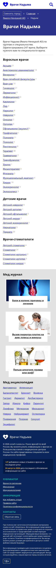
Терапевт (8, 150)
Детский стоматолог (14, 245)
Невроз (7, 413)
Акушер (7, 65)
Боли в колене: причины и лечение (28, 302)
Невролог (8, 115)
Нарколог (8, 110)
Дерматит (19, 398)
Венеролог (9, 74)
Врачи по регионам (12, 483)
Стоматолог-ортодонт (15, 254)
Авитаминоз (9, 387)
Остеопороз (38, 413)
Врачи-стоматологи (18, 239)
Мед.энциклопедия (12, 490)
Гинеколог (8, 88)
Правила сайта (9, 503)
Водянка (38, 392)
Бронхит (25, 392)
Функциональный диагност (18, 177)
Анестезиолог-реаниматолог (18, 70)
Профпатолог (10, 132)
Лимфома (8, 408)
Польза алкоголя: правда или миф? (28, 371)
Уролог (7, 164)
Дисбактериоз (35, 398)
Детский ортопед (12, 209)
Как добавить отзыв (12, 499)
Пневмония (9, 419)
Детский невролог (13, 204)
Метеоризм (23, 408)
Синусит (35, 419)
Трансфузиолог (11, 159)
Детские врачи (14, 198)
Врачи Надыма (20, 4)
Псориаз (23, 419)
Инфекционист (11, 97)
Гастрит (7, 398)
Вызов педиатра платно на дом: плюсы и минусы (28, 336)
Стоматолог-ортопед (14, 258)
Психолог (8, 141)
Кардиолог (9, 101)
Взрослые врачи (16, 59)
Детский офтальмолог (15, 213)
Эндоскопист (10, 191)
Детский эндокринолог (15, 222)
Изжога (16, 403)
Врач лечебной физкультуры (19, 79)
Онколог (7, 119)
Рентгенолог (10, 146)
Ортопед (7, 123)
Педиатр (7, 231)
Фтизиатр (8, 173)
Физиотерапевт (11, 168)
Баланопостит (10, 392)
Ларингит (38, 403)
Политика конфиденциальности (18, 506)
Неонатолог (9, 227)
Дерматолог (9, 92)
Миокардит (38, 408)
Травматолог (10, 155)
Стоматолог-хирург (13, 263)
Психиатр (8, 137)
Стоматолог (9, 249)
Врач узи (8, 83)
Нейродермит (21, 413)
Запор (6, 403)
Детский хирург (11, 218)
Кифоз (26, 403)
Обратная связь (12, 516)
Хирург (7, 182)
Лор (5, 106)
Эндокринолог (11, 186)
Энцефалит (9, 424)
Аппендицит (26, 387)
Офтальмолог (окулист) (15, 128)
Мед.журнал (8, 486)
